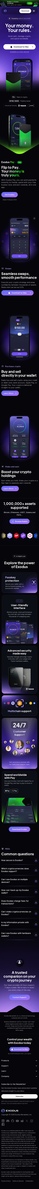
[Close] (35, 3)
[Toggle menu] (33, 11)
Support (4, 1066)
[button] (19, 46)
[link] (29, 3)
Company (5, 1076)
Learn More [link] (11, 394)
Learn (3, 1071)
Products (5, 1060)
